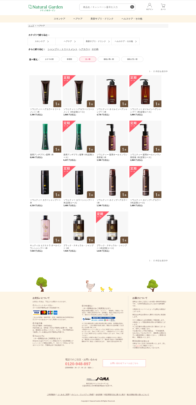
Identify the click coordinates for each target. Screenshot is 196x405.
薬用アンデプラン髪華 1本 (42, 154)
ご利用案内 (51, 395)
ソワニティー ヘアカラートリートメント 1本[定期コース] (78, 110)
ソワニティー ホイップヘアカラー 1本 (112, 201)
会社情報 (99, 395)
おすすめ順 (49, 59)
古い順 (87, 59)
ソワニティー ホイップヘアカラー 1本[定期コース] (145, 201)
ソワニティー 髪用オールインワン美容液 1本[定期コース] (145, 155)
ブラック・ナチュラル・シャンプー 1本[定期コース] (112, 246)
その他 (95, 49)
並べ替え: (33, 59)
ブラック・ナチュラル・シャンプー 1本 (78, 246)
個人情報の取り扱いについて (138, 395)
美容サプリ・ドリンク (102, 18)
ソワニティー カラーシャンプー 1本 (45, 201)
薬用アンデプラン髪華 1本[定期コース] (78, 155)
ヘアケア (78, 18)
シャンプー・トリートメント (62, 49)
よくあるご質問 (63, 395)
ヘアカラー (84, 49)
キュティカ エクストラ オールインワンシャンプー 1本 (45, 246)
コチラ (138, 345)
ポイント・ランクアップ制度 (82, 395)
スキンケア (59, 18)
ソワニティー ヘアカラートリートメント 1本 (45, 110)
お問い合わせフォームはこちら (124, 363)
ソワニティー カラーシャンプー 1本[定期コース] (78, 201)
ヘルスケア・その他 (132, 18)
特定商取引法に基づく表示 (114, 395)
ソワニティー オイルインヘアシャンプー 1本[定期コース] (145, 110)
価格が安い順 (132, 59)
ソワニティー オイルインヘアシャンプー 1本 (112, 110)
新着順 (69, 59)
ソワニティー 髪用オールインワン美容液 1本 (112, 155)
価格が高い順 (109, 59)
